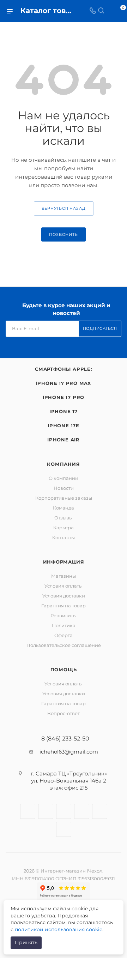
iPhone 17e (63, 425)
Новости (64, 488)
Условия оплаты (63, 586)
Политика (63, 625)
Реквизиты (63, 615)
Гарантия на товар (63, 605)
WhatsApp (99, 811)
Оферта (63, 635)
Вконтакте (27, 811)
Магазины (63, 576)
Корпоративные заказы (63, 498)
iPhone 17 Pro (63, 397)
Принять (26, 942)
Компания (63, 464)
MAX (63, 829)
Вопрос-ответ (63, 713)
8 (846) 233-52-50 (65, 739)
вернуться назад (64, 208)
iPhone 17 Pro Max (63, 383)
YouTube (81, 811)
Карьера (63, 527)
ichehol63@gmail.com (69, 751)
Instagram (45, 811)
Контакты (63, 537)
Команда (63, 508)
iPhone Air (63, 439)
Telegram (63, 811)
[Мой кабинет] (109, 11)
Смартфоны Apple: (63, 369)
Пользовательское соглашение (63, 645)
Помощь (63, 669)
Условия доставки (63, 596)
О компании (63, 478)
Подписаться (100, 328)
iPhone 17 (63, 411)
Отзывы (63, 517)
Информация (63, 562)
